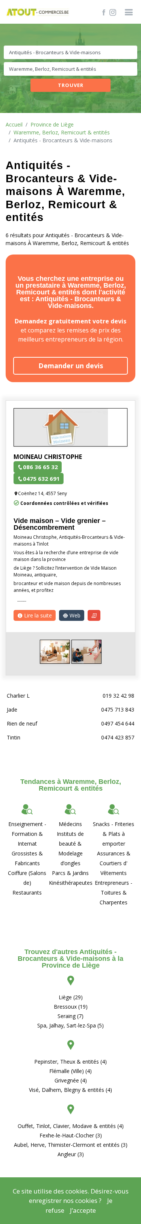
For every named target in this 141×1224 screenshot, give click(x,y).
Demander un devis (70, 365)
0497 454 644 (117, 723)
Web (74, 615)
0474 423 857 (117, 737)
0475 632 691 (41, 478)
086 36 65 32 (40, 467)
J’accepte (83, 1210)
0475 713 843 (117, 709)
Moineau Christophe (48, 457)
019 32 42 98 (118, 695)
